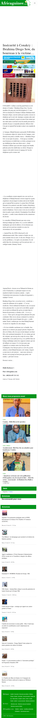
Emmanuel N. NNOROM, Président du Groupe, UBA (16, 573)
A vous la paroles (21, 700)
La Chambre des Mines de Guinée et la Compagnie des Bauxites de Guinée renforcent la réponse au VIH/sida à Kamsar (16, 680)
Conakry (10, 491)
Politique (31, 694)
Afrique (12, 696)
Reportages (15, 698)
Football (20, 698)
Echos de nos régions (24, 694)
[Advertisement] (19, 20)
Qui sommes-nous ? (25, 711)
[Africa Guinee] (15, 3)
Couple (30, 698)
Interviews (20, 696)
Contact (21, 708)
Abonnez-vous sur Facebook (24, 703)
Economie (16, 694)
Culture (23, 698)
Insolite (15, 700)
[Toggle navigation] (35, 3)
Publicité (17, 708)
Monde (15, 696)
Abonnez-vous (14, 703)
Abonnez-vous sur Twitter (16, 706)
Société (12, 694)
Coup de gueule (26, 696)
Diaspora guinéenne (30, 700)
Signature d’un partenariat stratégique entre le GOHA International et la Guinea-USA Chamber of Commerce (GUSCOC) (16, 519)
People (11, 700)
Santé (27, 698)
